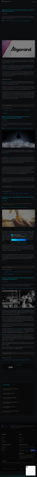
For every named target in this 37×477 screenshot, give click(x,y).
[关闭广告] (27, 467)
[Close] (25, 235)
